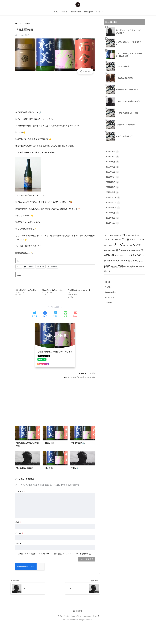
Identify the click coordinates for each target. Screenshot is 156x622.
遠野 (137, 267)
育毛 (125, 266)
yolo (119, 235)
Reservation (76, 12)
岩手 (132, 251)
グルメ (137, 235)
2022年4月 (112, 177)
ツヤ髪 (125, 239)
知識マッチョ (132, 260)
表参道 (129, 267)
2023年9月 (112, 151)
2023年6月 (112, 156)
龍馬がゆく (107, 271)
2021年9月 (112, 212)
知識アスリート (118, 260)
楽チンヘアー (136, 254)
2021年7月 (112, 222)
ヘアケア (137, 245)
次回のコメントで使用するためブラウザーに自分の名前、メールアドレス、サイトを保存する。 (55, 553)
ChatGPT (106, 235)
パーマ (132, 240)
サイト (18, 543)
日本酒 (92, 373)
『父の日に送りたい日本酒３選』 (27, 290)
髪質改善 (141, 267)
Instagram (88, 12)
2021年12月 (112, 197)
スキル (112, 240)
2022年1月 (112, 192)
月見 (110, 255)
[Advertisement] (55, 92)
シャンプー (107, 240)
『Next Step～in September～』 (54, 290)
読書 (133, 266)
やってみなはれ (130, 235)
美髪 (120, 266)
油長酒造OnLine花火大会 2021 (29, 222)
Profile (64, 12)
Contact (99, 12)
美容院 (114, 266)
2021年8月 (112, 217)
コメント (20, 491)
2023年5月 (112, 161)
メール (19, 532)
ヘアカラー (127, 245)
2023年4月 (112, 166)
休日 (118, 250)
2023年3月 (112, 171)
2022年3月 (112, 182)
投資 (135, 251)
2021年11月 (112, 202)
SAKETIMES (20, 139)
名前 (18, 522)
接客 (138, 251)
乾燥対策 (112, 251)
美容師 (92, 377)
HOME (55, 12)
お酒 (123, 235)
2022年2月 (112, 187)
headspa (112, 235)
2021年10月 (112, 207)
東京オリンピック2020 (122, 255)
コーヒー (142, 235)
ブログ (75, 377)
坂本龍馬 (123, 251)
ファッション (137, 240)
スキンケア (118, 240)
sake (116, 235)
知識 (109, 260)
